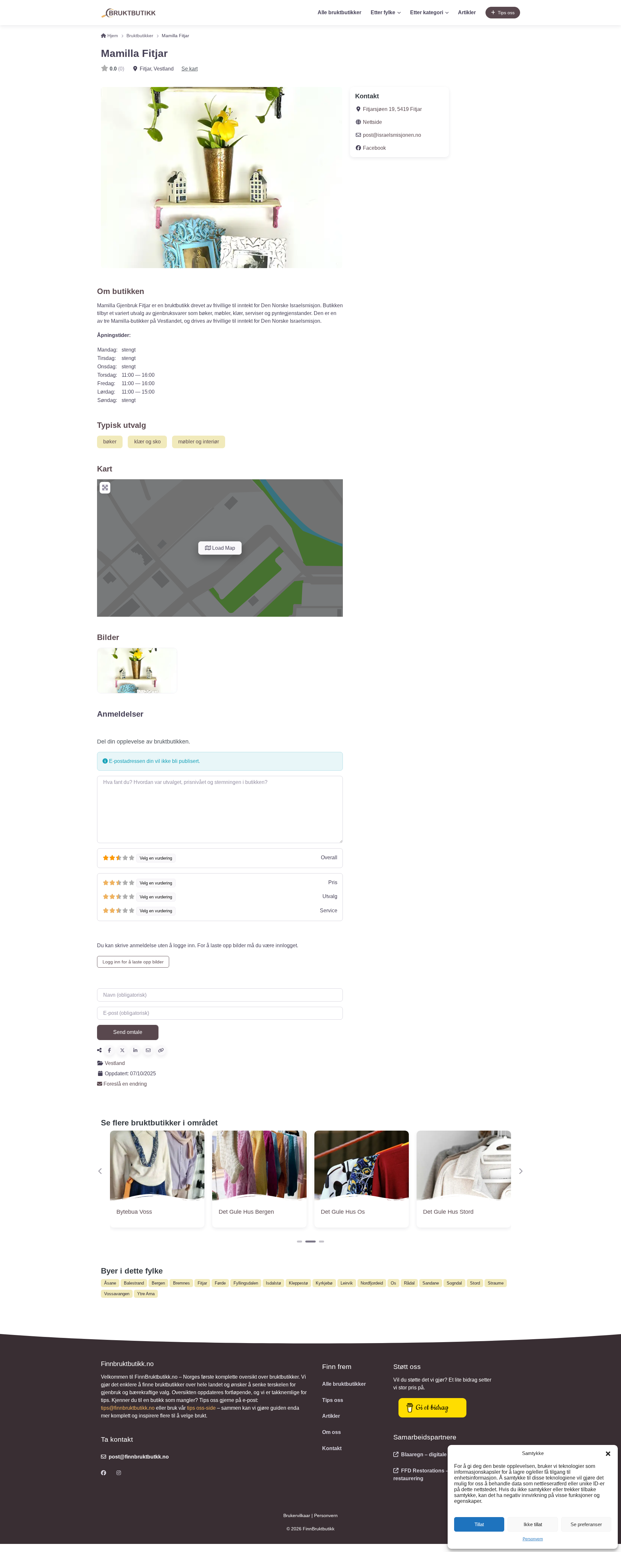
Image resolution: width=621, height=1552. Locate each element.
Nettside (372, 122)
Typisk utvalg (121, 425)
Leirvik (347, 1283)
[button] (608, 1453)
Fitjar (202, 1283)
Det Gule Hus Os (343, 1212)
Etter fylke (383, 12)
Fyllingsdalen (246, 1283)
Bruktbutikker (139, 35)
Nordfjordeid (372, 1283)
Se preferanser (586, 1524)
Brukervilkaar (297, 1515)
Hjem (112, 35)
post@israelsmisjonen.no (392, 135)
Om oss (331, 1432)
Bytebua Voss (134, 1212)
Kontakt (332, 1448)
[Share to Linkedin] (135, 1050)
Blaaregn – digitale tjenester (435, 1454)
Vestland (115, 1063)
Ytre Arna (146, 1293)
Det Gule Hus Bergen (246, 1212)
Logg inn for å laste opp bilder (133, 961)
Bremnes (181, 1283)
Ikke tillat (533, 1524)
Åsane (110, 1283)
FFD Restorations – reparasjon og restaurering (438, 1474)
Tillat (479, 1524)
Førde (220, 1283)
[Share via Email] (148, 1050)
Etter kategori (426, 12)
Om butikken (120, 291)
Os (393, 1283)
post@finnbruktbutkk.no (139, 1457)
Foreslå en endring (124, 1084)
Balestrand (134, 1283)
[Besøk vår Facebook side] (103, 1473)
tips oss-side (201, 1408)
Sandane (430, 1283)
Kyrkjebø (324, 1283)
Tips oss (506, 12)
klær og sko (147, 441)
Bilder (108, 637)
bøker (109, 441)
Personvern (533, 1539)
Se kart (189, 68)
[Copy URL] (161, 1050)
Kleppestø (298, 1283)
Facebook (374, 148)
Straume (496, 1283)
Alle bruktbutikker (339, 12)
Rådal (409, 1283)
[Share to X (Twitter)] (122, 1050)
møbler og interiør (198, 441)
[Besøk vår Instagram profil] (118, 1473)
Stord (475, 1283)
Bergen (158, 1283)
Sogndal (454, 1283)
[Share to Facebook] (109, 1050)
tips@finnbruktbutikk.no (128, 1408)
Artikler (467, 12)
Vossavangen (116, 1293)
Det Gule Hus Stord (448, 1212)
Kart (104, 468)
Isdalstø (273, 1283)
